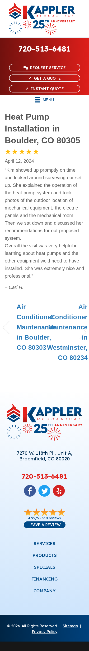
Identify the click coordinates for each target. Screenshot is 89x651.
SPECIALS (44, 567)
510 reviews (51, 518)
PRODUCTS (45, 555)
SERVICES (44, 543)
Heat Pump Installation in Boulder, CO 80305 (42, 128)
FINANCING (44, 579)
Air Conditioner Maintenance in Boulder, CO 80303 (36, 327)
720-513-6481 (44, 48)
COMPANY (44, 591)
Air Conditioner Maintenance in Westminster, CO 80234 (67, 332)
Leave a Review (44, 524)
